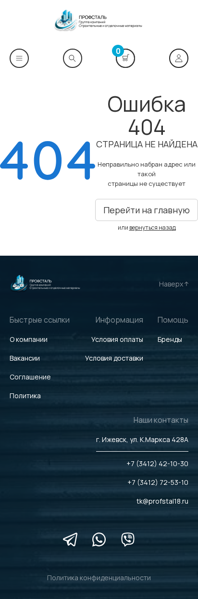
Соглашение (30, 376)
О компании (29, 339)
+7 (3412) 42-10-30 (157, 463)
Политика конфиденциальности (99, 577)
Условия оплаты (117, 339)
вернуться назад (152, 227)
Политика (25, 395)
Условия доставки (114, 358)
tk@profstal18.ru (162, 501)
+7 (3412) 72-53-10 (157, 482)
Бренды (170, 339)
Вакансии (25, 358)
